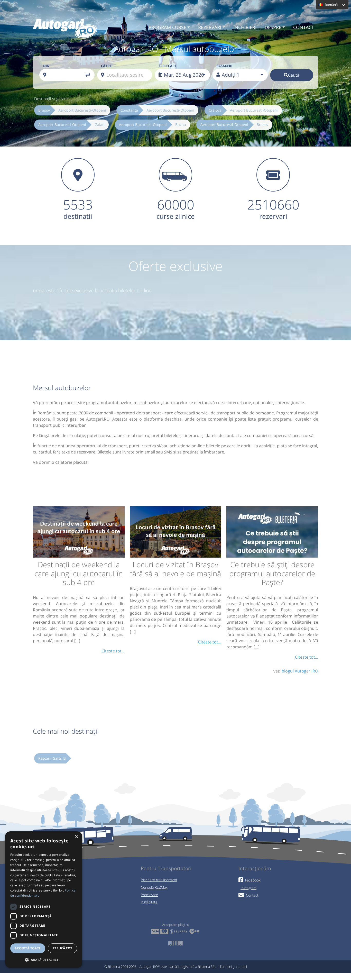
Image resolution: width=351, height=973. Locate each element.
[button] (43, 960)
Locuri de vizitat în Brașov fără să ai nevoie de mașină (175, 568)
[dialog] (43, 899)
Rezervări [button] (209, 27)
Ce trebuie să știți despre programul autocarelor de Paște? (272, 573)
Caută (293, 75)
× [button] (76, 837)
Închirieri (244, 27)
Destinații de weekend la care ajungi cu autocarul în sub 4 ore (78, 573)
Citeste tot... (113, 651)
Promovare (149, 894)
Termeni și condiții (233, 966)
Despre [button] (273, 27)
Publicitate (149, 901)
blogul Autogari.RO (300, 671)
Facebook (253, 880)
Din (46, 65)
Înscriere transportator (159, 879)
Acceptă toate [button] (28, 948)
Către (106, 65)
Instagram (248, 887)
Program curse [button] (167, 27)
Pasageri (224, 65)
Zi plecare (168, 65)
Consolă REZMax (154, 887)
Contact (303, 27)
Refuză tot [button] (62, 948)
